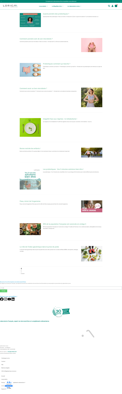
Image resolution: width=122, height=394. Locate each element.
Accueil (3, 376)
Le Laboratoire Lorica (73, 6)
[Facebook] (2, 299)
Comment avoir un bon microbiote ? (33, 88)
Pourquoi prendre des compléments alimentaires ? (13, 382)
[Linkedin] (13, 299)
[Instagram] (5, 299)
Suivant (23, 273)
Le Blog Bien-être (57, 6)
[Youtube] (9, 299)
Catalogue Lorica (5, 358)
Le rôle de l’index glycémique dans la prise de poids (39, 247)
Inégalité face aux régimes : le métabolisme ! (60, 119)
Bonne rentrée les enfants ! (30, 148)
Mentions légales (5, 367)
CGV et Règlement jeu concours (8, 371)
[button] (1, 1)
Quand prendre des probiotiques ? (56, 14)
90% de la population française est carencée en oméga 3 (64, 224)
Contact (3, 361)
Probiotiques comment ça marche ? (56, 64)
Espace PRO (4, 389)
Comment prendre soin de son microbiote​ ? (36, 39)
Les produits (42, 6)
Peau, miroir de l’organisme (30, 201)
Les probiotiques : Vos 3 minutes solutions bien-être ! (63, 169)
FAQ (2, 364)
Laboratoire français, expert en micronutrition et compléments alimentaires (24, 321)
